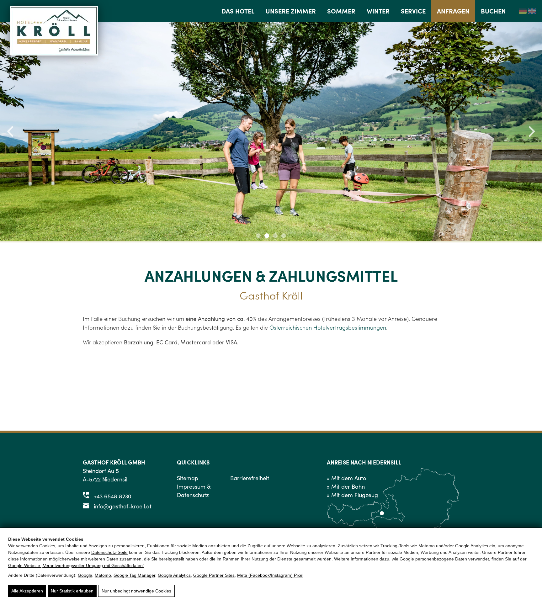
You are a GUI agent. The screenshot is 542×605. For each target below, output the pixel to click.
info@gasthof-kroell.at (122, 506)
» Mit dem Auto (346, 478)
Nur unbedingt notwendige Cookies (136, 590)
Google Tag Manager (134, 575)
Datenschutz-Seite (109, 552)
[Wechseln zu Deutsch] (523, 11)
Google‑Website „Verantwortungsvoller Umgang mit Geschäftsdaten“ (76, 565)
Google (85, 575)
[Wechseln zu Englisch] (532, 11)
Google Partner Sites (214, 575)
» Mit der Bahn (346, 486)
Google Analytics (174, 575)
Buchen (493, 11)
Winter (378, 11)
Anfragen (453, 11)
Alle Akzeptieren (27, 590)
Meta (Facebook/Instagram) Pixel (270, 575)
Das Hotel (237, 11)
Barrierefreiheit (249, 478)
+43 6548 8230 (112, 496)
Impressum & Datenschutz (194, 491)
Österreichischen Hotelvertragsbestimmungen (327, 327)
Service (413, 11)
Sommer (341, 11)
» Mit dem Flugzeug (352, 495)
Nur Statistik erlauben (72, 590)
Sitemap (187, 478)
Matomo (103, 575)
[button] (10, 132)
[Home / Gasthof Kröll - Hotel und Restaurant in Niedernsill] (54, 53)
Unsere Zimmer (291, 11)
